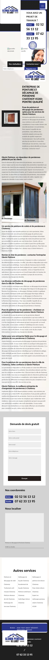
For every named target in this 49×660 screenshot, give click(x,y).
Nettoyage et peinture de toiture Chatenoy (38, 580)
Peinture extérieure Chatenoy (24, 593)
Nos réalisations (15, 64)
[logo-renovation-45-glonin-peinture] (16, 638)
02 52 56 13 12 (25, 497)
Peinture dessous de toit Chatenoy (9, 597)
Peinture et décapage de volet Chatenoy (10, 580)
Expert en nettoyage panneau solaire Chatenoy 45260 (38, 601)
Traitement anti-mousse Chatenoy (9, 590)
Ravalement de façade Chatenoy (23, 586)
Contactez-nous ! (32, 64)
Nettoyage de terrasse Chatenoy (10, 604)
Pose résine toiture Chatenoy (38, 590)
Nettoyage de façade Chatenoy (23, 579)
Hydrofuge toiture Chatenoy (24, 601)
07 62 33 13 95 (25, 501)
